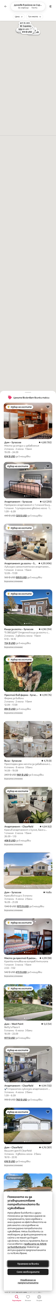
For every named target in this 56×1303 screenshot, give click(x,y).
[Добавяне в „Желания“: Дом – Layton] (47, 1177)
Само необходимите (28, 1271)
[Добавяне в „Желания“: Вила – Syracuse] (47, 725)
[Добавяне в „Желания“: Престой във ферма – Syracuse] (47, 659)
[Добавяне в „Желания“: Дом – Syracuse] (47, 406)
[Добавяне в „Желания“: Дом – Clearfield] (47, 1111)
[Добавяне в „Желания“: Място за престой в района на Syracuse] (47, 922)
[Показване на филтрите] (50, 6)
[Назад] (5, 6)
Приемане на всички (28, 1263)
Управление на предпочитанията (28, 1281)
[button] (9, 456)
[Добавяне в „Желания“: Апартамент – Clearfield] (47, 790)
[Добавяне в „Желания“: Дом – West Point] (47, 988)
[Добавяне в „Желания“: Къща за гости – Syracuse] (47, 593)
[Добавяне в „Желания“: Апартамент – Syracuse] (47, 465)
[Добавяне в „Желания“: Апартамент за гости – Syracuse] (47, 527)
